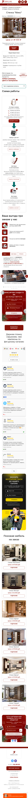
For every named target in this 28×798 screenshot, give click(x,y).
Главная (4, 7)
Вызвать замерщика (14, 149)
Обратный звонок (14, 768)
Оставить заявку (14, 120)
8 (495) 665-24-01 (15, 112)
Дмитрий (9, 384)
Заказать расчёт (14, 48)
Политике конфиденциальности (15, 316)
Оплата (21, 254)
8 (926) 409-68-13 (15, 115)
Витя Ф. (9, 454)
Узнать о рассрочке (14, 179)
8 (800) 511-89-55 (15, 110)
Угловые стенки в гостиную (10, 9)
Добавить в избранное (14, 780)
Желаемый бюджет (15, 307)
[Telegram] (13, 529)
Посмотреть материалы (14, 327)
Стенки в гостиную (14, 7)
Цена (4, 254)
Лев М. (8, 401)
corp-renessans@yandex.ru (14, 771)
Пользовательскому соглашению (11, 317)
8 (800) (14, 764)
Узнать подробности (23, 75)
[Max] (15, 529)
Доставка (14, 254)
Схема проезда (14, 777)
